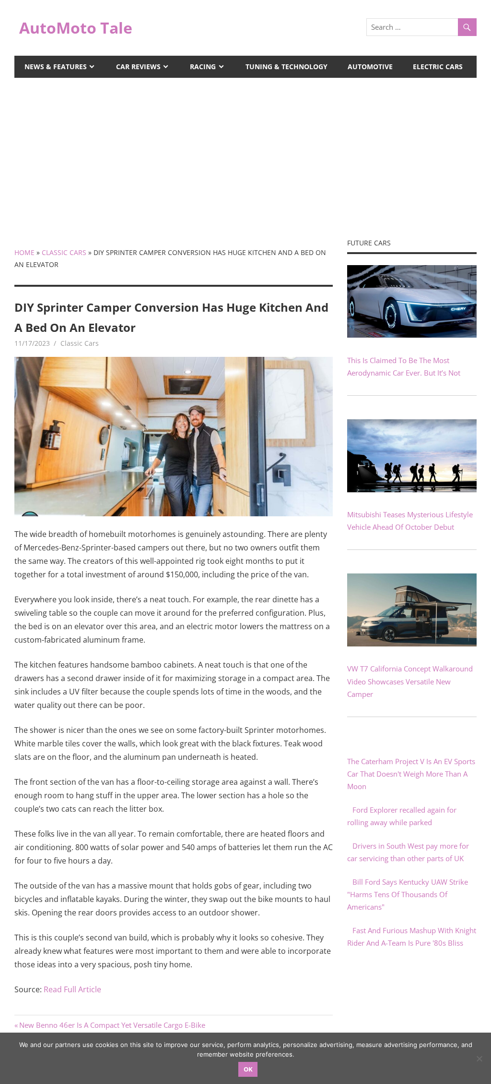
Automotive (370, 66)
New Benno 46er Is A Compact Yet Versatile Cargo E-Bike (112, 1025)
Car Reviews (138, 66)
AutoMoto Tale (75, 27)
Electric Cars (438, 66)
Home (24, 252)
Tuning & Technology (286, 66)
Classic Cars (64, 252)
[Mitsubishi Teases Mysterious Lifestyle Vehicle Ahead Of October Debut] (412, 489)
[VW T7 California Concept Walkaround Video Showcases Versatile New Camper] (412, 643)
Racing (203, 66)
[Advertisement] (245, 150)
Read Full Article (72, 989)
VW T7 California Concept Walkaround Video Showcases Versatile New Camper (410, 681)
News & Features (55, 66)
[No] (479, 1058)
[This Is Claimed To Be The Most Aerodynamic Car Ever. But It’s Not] (412, 335)
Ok (248, 1069)
